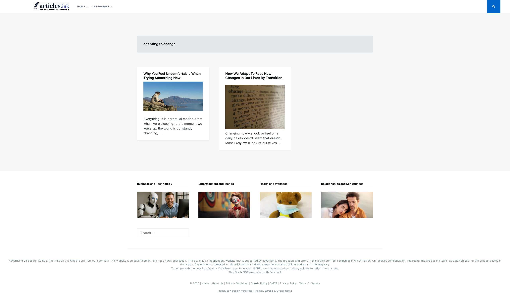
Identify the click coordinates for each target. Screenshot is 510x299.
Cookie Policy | (260, 283)
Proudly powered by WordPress (235, 290)
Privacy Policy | (289, 283)
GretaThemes (284, 290)
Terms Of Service (309, 283)
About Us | (218, 283)
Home (81, 6)
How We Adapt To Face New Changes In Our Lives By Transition (253, 76)
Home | (206, 283)
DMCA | (275, 283)
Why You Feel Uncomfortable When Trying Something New (172, 76)
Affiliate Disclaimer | (238, 283)
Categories (100, 6)
